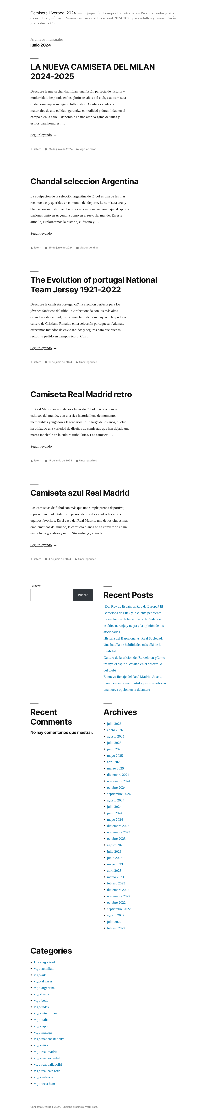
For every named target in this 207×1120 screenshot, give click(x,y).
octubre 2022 (116, 902)
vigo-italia (41, 1019)
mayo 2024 (115, 819)
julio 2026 (114, 723)
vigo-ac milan (88, 149)
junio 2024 (114, 813)
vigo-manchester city (49, 1039)
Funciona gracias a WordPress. (79, 1106)
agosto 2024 (115, 800)
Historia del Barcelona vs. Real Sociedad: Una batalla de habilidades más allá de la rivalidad (133, 644)
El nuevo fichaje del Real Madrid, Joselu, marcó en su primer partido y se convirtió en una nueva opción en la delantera (135, 683)
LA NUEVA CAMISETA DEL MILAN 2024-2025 (92, 71)
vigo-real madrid (46, 1051)
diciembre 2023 (118, 826)
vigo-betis (41, 1000)
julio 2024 (114, 806)
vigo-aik (40, 975)
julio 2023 (114, 851)
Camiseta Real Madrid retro (81, 394)
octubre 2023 (116, 838)
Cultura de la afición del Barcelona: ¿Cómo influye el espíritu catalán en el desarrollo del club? (134, 664)
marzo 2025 (115, 768)
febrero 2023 (116, 883)
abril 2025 (114, 762)
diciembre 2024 (118, 774)
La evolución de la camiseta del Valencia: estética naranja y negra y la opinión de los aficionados (134, 625)
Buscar (35, 586)
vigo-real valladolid (48, 1064)
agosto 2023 (115, 845)
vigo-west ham (44, 1083)
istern (37, 149)
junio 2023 (114, 858)
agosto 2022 (115, 915)
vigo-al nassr (43, 981)
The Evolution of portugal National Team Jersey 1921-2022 (93, 284)
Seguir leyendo (43, 135)
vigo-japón (41, 1026)
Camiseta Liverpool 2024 (53, 12)
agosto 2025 (115, 736)
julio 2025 (114, 742)
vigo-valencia (43, 1077)
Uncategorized (88, 362)
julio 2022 (114, 921)
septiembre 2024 (119, 794)
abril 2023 (114, 870)
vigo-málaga (43, 1032)
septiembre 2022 (119, 909)
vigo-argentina (89, 247)
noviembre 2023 (118, 832)
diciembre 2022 (118, 890)
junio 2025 (114, 749)
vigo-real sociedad (47, 1058)
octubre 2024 (116, 787)
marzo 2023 (115, 877)
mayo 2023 (115, 864)
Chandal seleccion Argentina (84, 181)
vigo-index (41, 1007)
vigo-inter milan (45, 1013)
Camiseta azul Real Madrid (79, 493)
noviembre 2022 (118, 896)
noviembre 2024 (118, 781)
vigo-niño (41, 1045)
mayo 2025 (115, 755)
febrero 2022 (116, 928)
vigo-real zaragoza (47, 1071)
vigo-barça (41, 994)
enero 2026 (115, 730)
